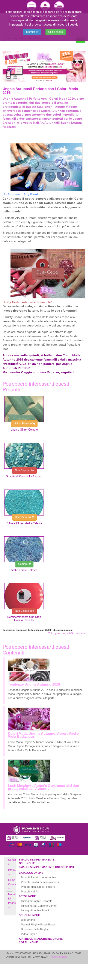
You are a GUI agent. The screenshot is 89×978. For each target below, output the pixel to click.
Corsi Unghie (28, 942)
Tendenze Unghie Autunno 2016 (34, 684)
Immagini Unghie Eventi (35, 910)
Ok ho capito (55, 31)
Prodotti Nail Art (30, 891)
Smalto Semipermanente (36, 859)
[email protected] (58, 956)
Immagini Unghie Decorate (36, 901)
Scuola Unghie (30, 915)
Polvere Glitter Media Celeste (24, 523)
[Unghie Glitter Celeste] (24, 409)
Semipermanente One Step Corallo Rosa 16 (24, 618)
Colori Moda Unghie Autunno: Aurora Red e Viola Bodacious (43, 735)
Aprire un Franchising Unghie (41, 938)
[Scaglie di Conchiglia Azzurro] (24, 456)
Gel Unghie (27, 863)
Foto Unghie (27, 896)
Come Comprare (14, 882)
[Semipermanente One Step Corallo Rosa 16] (24, 596)
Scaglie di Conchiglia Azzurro (24, 476)
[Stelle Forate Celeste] (24, 549)
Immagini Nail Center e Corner (39, 905)
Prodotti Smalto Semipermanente (40, 882)
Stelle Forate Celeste (24, 570)
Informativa (32, 31)
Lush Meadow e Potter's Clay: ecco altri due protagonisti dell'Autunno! (43, 787)
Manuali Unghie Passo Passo (38, 924)
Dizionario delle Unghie (35, 929)
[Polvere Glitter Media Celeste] (24, 502)
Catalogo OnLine (31, 872)
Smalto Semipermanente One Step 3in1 (46, 867)
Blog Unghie (28, 919)
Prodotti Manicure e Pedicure (38, 886)
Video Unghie (29, 934)
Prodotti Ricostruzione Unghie (38, 877)
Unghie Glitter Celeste (24, 429)
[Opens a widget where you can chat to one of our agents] (72, 963)
